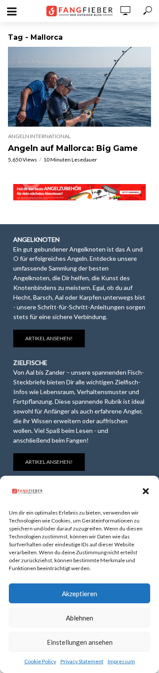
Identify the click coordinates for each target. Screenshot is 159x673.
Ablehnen (79, 618)
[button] (145, 491)
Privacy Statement (82, 661)
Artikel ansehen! (49, 338)
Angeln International (39, 136)
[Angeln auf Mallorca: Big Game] (79, 87)
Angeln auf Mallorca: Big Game (73, 148)
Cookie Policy (40, 661)
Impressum (121, 661)
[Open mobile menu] (11, 11)
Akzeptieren (79, 594)
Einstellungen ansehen (80, 642)
